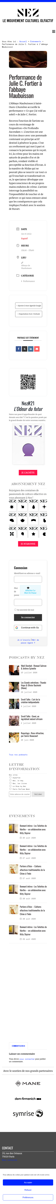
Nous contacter (9, 1160)
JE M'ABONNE (28, 543)
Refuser (28, 1190)
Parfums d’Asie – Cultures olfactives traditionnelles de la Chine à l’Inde (32, 869)
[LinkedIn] (30, 349)
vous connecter (27, 1059)
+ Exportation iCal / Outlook (29, 314)
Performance (29, 281)
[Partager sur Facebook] (18, 349)
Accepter (28, 1182)
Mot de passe (16, 591)
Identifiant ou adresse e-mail (27, 573)
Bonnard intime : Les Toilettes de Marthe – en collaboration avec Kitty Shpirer (33, 829)
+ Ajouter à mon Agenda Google (28, 306)
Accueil (23, 41)
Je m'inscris (23, 640)
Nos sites (13, 775)
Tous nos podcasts (18, 754)
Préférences (28, 1197)
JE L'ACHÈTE (28, 472)
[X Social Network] (24, 349)
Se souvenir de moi (25, 610)
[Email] (37, 349)
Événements (35, 41)
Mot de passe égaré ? (30, 641)
